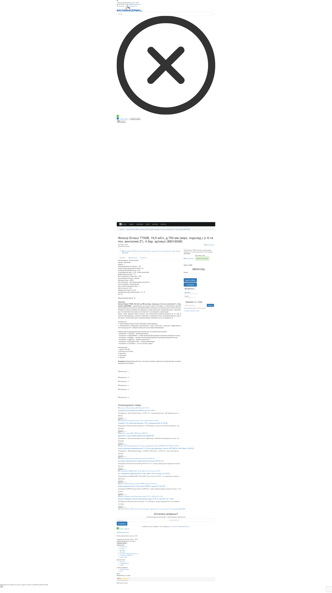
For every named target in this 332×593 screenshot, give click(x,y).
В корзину (190, 284)
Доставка (155, 224)
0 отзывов (186, 311)
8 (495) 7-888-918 (124, 529)
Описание (122, 257)
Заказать (210, 305)
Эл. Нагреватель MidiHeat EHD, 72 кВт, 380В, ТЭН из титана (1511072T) (144, 473)
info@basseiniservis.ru (135, 4)
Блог (121, 571)
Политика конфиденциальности (129, 553)
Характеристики (132, 257)
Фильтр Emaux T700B (127, 509)
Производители (124, 563)
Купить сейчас (190, 280)
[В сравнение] (121, 233)
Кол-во (186, 272)
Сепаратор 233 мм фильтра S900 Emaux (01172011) (137, 410)
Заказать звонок (135, 119)
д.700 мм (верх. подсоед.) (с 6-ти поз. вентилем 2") (155, 509)
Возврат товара (124, 569)
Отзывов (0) (143, 257)
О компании (139, 224)
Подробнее (51, 584)
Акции (122, 565)
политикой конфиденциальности (180, 526)
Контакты (163, 224)
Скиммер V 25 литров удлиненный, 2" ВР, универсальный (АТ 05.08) (143, 423)
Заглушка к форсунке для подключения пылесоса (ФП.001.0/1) (141, 461)
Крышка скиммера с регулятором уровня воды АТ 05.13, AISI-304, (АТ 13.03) (145, 499)
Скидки (131, 224)
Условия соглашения (126, 555)
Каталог (124, 224)
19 (134, 509)
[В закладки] (119, 233)
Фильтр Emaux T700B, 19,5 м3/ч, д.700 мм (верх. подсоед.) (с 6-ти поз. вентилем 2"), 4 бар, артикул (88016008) (158, 229)
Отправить (122, 523)
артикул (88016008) (179, 509)
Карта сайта (123, 557)
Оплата (148, 224)
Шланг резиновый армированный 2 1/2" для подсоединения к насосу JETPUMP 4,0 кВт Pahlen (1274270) (156, 448)
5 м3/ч (138, 509)
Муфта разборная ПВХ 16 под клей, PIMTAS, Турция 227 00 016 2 (142, 486)
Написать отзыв (194, 311)
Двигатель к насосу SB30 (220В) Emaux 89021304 (136, 435)
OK (1, 586)
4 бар (171, 509)
